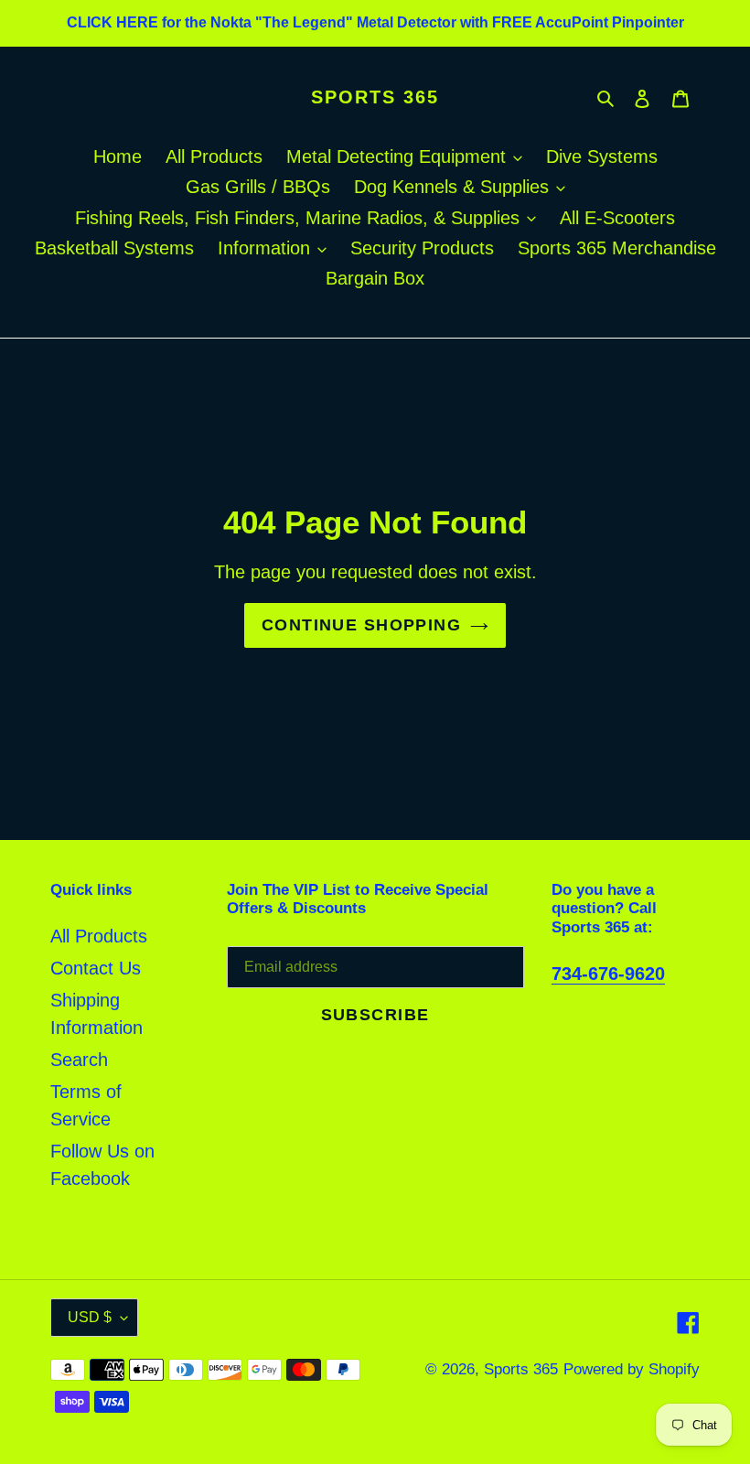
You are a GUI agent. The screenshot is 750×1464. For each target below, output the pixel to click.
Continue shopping (361, 625)
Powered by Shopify (631, 1369)
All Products (98, 936)
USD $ (90, 1317)
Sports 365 (375, 97)
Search (79, 1060)
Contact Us (95, 968)
